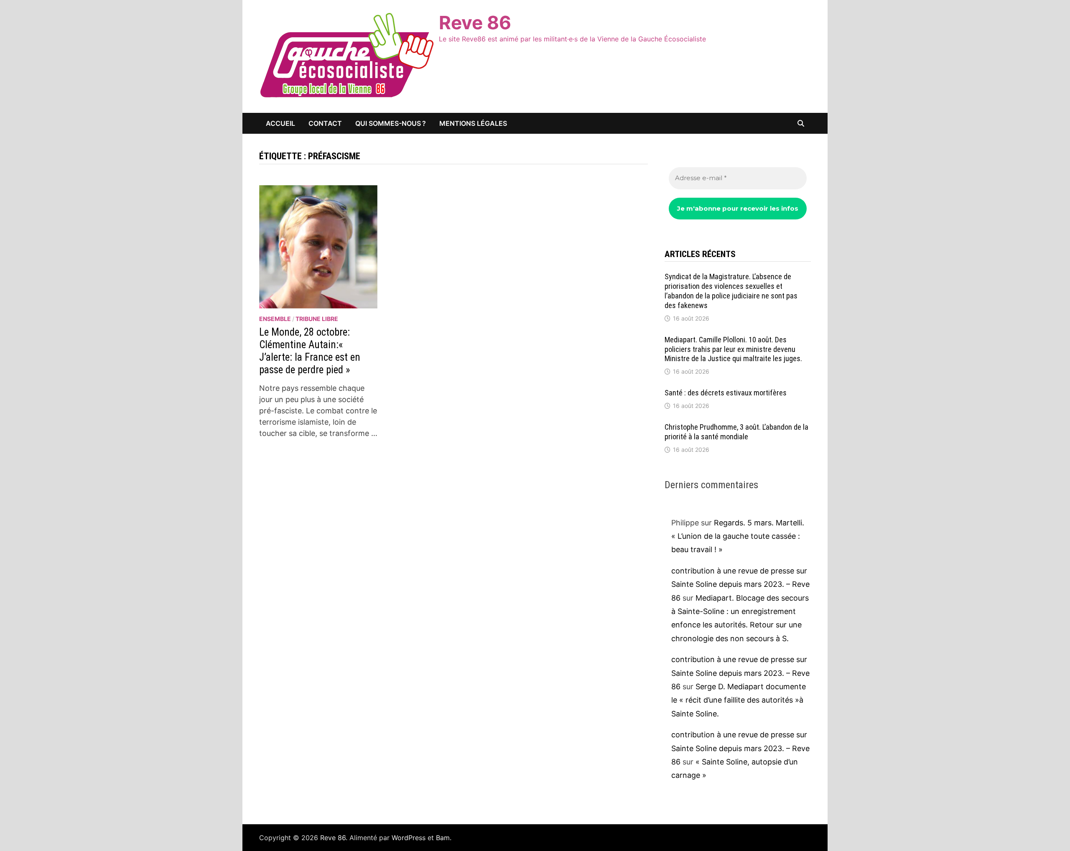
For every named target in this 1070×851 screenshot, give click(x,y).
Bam (443, 837)
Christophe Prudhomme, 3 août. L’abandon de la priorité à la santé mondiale (736, 432)
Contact (325, 123)
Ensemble (275, 318)
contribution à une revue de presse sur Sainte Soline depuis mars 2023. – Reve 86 (740, 584)
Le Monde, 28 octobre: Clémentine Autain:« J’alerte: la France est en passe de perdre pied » (309, 351)
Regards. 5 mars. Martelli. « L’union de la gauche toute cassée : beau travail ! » (737, 536)
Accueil (280, 123)
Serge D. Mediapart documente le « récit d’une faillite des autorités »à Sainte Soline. (738, 700)
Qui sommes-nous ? (390, 123)
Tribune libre (317, 318)
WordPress (408, 837)
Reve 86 (475, 22)
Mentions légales (473, 123)
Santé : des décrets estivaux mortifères (726, 392)
